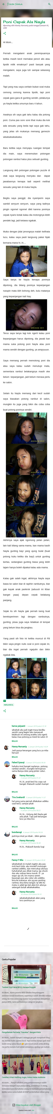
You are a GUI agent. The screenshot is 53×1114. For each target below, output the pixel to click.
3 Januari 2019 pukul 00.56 (35, 762)
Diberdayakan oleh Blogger (28, 1105)
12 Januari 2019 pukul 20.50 (34, 860)
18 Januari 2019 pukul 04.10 (31, 894)
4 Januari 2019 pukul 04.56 (33, 832)
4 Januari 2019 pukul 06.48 (30, 843)
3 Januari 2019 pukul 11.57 (36, 797)
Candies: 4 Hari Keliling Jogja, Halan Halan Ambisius (23, 1077)
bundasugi (17, 832)
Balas (15, 741)
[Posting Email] (4, 702)
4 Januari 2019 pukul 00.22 (30, 810)
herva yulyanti (18, 726)
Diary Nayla (15, 4)
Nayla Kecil (8, 705)
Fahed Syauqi (18, 762)
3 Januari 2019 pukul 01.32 (30, 778)
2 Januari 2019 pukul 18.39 (38, 747)
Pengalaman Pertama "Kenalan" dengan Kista (21, 1032)
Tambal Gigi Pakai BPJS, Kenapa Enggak (19, 987)
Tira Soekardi (18, 797)
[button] (4, 33)
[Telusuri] (49, 4)
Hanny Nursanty (19, 746)
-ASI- (33, 1110)
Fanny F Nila (17, 860)
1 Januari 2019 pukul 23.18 (36, 726)
